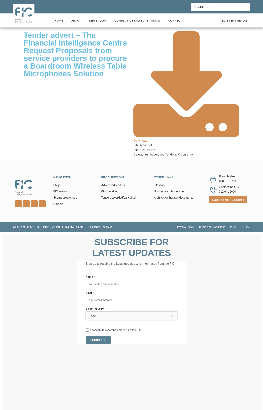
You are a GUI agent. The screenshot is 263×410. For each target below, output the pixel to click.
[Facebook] (42, 203)
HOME (59, 20)
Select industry (95, 308)
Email (90, 292)
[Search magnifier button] (246, 6)
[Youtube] (26, 203)
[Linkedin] (18, 203)
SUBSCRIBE (98, 340)
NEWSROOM (97, 20)
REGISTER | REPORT (234, 20)
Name (90, 276)
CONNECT (175, 20)
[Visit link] (32, 187)
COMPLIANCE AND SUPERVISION (137, 20)
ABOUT (76, 20)
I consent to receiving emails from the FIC (115, 329)
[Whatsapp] (34, 203)
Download (140, 140)
